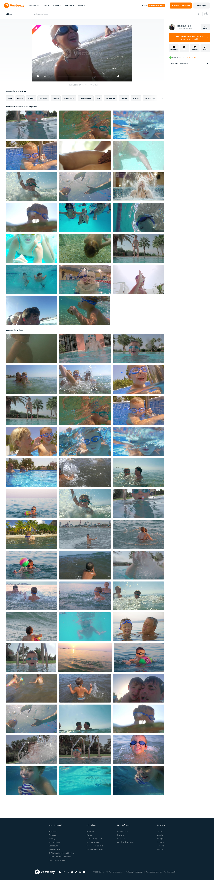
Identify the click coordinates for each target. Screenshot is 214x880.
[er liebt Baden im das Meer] (31, 348)
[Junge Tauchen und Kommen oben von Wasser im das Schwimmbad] (138, 780)
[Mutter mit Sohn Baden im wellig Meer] (138, 534)
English (160, 831)
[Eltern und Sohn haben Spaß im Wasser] (138, 595)
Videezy (52, 838)
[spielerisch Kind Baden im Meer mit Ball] (31, 688)
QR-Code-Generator (57, 860)
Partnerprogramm (94, 838)
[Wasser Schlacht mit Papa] (31, 595)
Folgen (205, 28)
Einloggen (201, 5)
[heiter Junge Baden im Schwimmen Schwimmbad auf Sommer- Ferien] (138, 348)
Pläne (144, 5)
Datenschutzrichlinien (154, 872)
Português (161, 838)
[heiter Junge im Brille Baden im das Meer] (138, 749)
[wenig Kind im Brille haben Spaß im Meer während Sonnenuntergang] (85, 657)
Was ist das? (191, 57)
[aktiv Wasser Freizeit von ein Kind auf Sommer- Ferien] (85, 441)
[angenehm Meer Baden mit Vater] (138, 472)
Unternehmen (54, 842)
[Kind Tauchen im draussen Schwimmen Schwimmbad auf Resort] (31, 125)
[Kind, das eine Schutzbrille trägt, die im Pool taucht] (138, 379)
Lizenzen (90, 831)
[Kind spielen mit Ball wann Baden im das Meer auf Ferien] (31, 565)
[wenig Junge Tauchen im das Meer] (31, 217)
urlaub (31, 98)
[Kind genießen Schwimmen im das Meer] (85, 472)
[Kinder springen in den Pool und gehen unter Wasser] (31, 279)
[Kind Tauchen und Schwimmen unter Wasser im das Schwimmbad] (138, 248)
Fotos (44, 5)
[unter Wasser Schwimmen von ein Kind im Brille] (138, 125)
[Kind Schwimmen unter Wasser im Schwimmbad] (31, 441)
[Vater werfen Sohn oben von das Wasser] (85, 719)
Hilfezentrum (122, 831)
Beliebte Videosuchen (95, 849)
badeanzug (110, 98)
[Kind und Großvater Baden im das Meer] (138, 626)
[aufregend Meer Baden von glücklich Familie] (85, 379)
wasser (136, 98)
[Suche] (199, 14)
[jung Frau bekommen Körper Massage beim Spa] (85, 155)
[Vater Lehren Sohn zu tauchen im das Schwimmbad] (138, 688)
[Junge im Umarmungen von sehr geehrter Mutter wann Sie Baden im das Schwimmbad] (85, 279)
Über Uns (121, 838)
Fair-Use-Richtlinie (170, 872)
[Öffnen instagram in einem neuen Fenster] (64, 872)
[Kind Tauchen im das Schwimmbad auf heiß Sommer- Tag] (31, 155)
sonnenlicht (69, 98)
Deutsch (160, 842)
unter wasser (86, 98)
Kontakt (120, 835)
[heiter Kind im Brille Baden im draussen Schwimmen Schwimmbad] (31, 657)
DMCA (89, 835)
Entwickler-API (55, 849)
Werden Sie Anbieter (126, 842)
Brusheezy (53, 831)
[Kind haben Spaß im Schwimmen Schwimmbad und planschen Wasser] (85, 749)
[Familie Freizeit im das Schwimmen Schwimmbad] (31, 472)
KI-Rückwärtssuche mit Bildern (61, 853)
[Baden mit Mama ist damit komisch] (31, 379)
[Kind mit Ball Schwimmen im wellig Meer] (85, 565)
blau (10, 98)
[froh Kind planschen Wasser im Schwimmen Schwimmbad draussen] (31, 749)
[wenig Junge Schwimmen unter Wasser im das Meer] (84, 310)
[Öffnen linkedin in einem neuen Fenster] (68, 872)
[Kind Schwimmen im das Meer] (85, 688)
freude (56, 98)
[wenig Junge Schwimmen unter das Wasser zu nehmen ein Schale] (85, 248)
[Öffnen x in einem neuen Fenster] (80, 872)
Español (160, 835)
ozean (20, 98)
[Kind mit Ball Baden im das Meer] (139, 657)
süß (98, 98)
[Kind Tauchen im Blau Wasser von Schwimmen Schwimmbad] (85, 626)
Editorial (68, 5)
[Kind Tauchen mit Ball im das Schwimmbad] (31, 780)
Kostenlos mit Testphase (189, 37)
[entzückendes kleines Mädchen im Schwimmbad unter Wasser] (31, 248)
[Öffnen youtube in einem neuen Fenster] (84, 872)
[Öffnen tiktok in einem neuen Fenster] (76, 872)
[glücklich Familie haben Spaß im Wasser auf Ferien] (85, 595)
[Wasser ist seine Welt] (138, 155)
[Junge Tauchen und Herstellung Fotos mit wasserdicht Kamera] (31, 534)
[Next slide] (160, 98)
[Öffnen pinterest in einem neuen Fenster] (72, 872)
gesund (124, 98)
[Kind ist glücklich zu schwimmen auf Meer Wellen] (31, 626)
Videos (56, 5)
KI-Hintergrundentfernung (60, 856)
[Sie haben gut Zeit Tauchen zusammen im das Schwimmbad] (31, 310)
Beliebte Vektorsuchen (95, 842)
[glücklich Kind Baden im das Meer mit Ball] (31, 503)
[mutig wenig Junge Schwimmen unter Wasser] (85, 125)
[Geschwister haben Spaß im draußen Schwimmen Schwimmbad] (138, 279)
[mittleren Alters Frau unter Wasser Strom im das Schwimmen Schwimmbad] (138, 186)
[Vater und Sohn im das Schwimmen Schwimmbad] (85, 186)
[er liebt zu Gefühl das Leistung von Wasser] (85, 534)
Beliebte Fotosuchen (94, 846)
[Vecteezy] (14, 5)
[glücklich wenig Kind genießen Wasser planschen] (31, 186)
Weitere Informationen (179, 63)
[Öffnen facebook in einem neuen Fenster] (60, 872)
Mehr (80, 5)
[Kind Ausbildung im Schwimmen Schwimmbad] (138, 217)
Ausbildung (53, 846)
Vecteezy (52, 835)
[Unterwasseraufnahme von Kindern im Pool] (85, 217)
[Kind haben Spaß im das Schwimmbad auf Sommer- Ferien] (138, 565)
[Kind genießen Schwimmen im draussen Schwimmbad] (85, 780)
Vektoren (32, 5)
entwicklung (150, 98)
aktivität (43, 98)
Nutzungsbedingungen (135, 872)
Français (160, 846)
